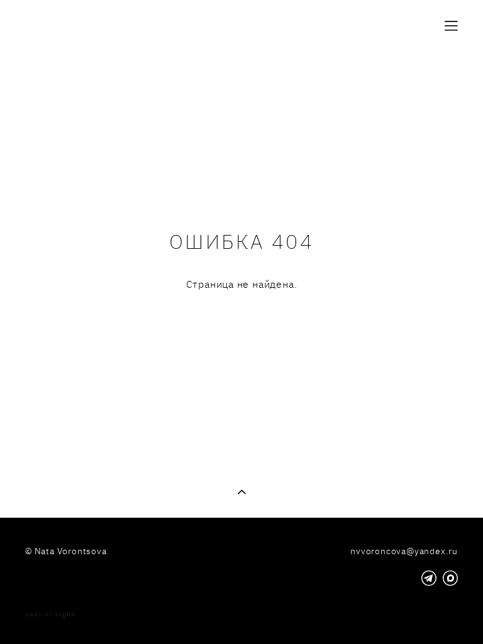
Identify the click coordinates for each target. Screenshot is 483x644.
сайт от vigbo (50, 614)
